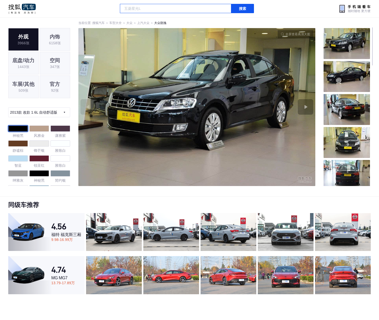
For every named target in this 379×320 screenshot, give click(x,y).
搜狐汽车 (22, 9)
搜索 (242, 8)
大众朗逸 (160, 23)
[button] (137, 107)
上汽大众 (143, 23)
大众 (129, 23)
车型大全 (115, 23)
